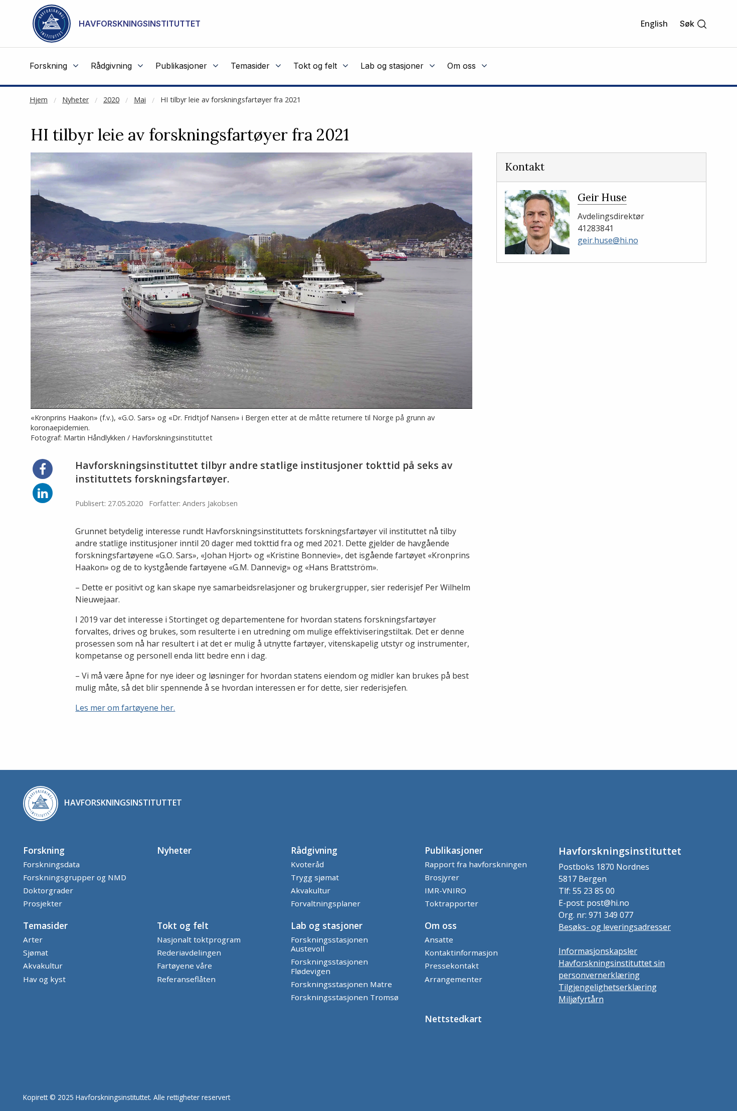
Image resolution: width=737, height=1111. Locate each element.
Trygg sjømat (315, 877)
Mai (140, 99)
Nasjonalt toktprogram (199, 939)
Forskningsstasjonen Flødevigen (329, 966)
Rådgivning (314, 850)
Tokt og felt (183, 925)
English (654, 23)
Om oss (441, 925)
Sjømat (35, 952)
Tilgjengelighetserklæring (608, 987)
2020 (111, 99)
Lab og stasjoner (326, 925)
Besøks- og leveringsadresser (615, 926)
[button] (693, 24)
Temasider (45, 925)
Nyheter (75, 99)
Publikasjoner (454, 850)
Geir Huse (602, 197)
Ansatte (439, 939)
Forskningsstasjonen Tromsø (345, 997)
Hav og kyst (44, 979)
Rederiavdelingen (189, 952)
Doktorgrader (48, 890)
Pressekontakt (452, 966)
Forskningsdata (51, 864)
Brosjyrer (442, 877)
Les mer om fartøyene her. (125, 707)
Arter (33, 939)
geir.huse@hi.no (608, 240)
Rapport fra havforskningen (476, 864)
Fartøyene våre (184, 966)
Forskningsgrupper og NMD (74, 877)
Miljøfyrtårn (581, 999)
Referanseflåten (186, 979)
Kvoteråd (307, 864)
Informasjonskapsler (598, 951)
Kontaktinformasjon (461, 952)
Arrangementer (453, 979)
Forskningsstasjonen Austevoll (329, 944)
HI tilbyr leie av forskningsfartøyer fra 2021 (230, 99)
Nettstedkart (453, 1019)
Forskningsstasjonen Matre (341, 984)
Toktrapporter (451, 903)
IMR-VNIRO (445, 890)
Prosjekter (42, 903)
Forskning (44, 850)
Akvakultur (310, 890)
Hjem (39, 99)
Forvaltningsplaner (325, 903)
